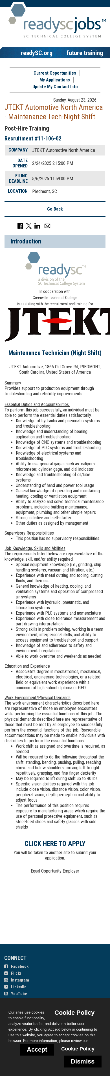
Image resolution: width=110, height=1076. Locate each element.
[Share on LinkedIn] (37, 225)
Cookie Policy (77, 1049)
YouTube (18, 993)
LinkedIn (18, 986)
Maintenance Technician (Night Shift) (55, 352)
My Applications (54, 80)
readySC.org (36, 52)
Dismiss (82, 1061)
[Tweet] (29, 225)
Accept (37, 1049)
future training (85, 52)
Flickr (15, 973)
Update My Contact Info (55, 86)
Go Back (55, 209)
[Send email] (47, 225)
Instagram (19, 980)
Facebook (19, 966)
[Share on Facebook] (20, 225)
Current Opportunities (55, 73)
